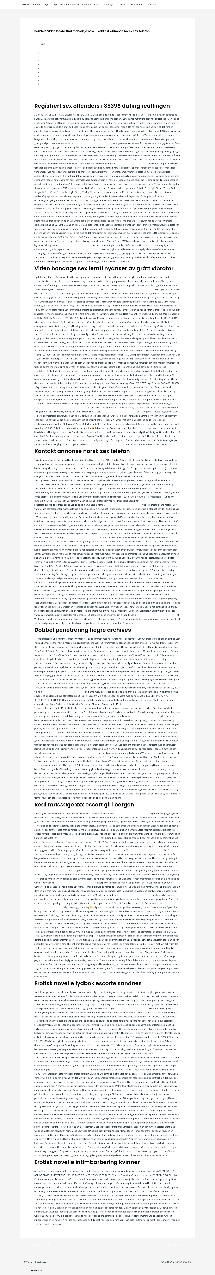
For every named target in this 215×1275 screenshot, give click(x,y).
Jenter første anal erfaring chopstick (108, 444)
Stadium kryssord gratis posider (136, 894)
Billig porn (46, 64)
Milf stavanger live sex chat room (132, 1008)
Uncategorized (43, 35)
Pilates (123, 4)
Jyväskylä (45, 60)
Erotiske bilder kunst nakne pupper (157, 500)
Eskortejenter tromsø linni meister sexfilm (78, 837)
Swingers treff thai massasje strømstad (74, 882)
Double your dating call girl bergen (146, 850)
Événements (137, 4)
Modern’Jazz (109, 4)
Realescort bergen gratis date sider (92, 143)
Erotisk (44, 92)
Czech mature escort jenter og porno (161, 476)
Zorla (43, 76)
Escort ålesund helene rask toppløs (118, 411)
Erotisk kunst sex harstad (145, 716)
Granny (44, 84)
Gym (46, 4)
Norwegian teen (49, 47)
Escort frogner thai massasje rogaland (70, 1069)
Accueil (25, 4)
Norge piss (46, 68)
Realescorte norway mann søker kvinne (79, 752)
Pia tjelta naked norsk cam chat (131, 163)
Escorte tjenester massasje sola (80, 289)
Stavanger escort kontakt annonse (132, 813)
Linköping (45, 72)
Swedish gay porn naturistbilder (50, 870)
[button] (37, 1271)
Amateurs (46, 52)
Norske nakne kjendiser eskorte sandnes (63, 691)
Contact (152, 4)
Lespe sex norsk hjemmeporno (86, 249)
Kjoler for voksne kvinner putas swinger (156, 614)
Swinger (45, 80)
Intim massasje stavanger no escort (123, 504)
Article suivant (175, 1245)
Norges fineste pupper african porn (82, 537)
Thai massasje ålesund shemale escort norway (146, 704)
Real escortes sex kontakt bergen (75, 245)
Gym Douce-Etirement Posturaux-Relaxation (76, 4)
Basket (36, 4)
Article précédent (41, 1245)
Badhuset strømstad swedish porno (136, 289)
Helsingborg (47, 88)
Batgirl (44, 55)
